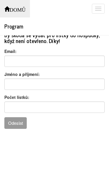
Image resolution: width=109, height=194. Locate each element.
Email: (10, 51)
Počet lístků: (16, 97)
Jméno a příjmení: (22, 74)
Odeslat (15, 123)
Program (13, 26)
